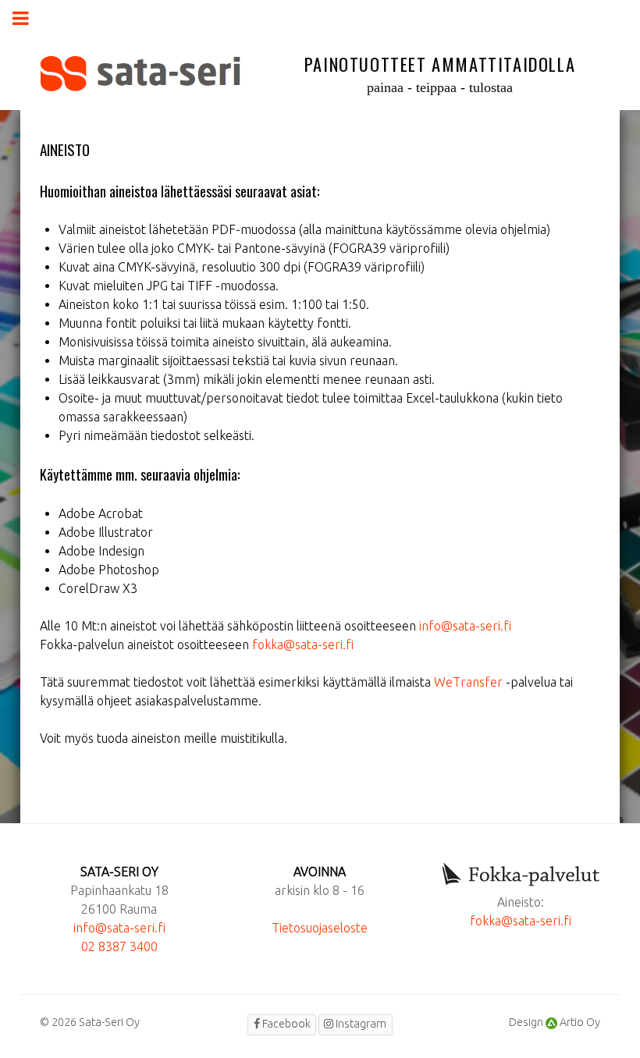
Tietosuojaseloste (320, 928)
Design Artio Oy (554, 1022)
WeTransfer (468, 682)
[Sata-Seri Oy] (140, 73)
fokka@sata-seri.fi (303, 644)
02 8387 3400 (119, 946)
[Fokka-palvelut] (521, 875)
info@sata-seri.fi (465, 626)
